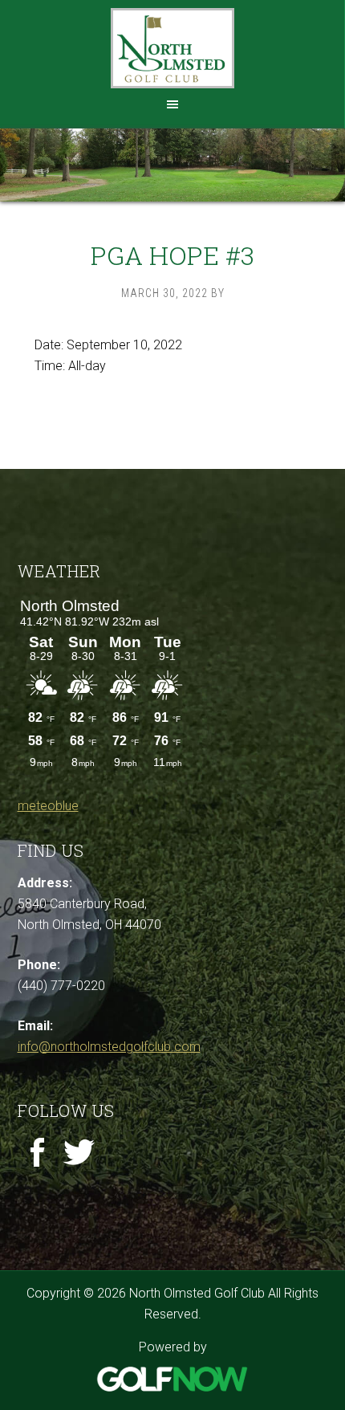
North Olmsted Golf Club (172, 48)
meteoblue (48, 805)
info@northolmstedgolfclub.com (109, 1046)
